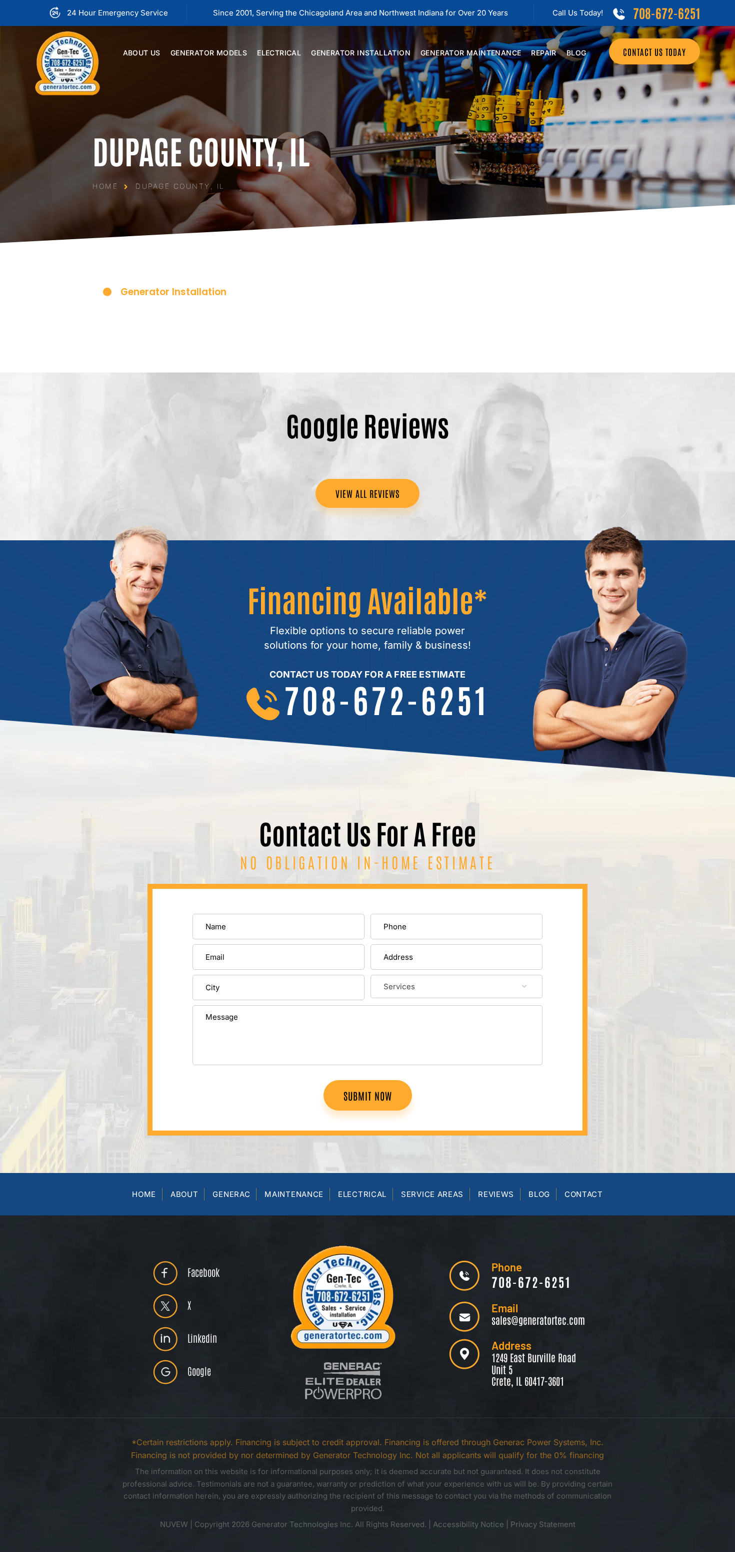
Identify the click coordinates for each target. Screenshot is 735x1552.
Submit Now (368, 1095)
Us (141, 52)
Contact (583, 1194)
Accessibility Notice (469, 1524)
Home (144, 1194)
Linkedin (202, 1337)
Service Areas (432, 1194)
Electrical (279, 52)
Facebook (204, 1271)
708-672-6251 (666, 12)
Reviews (496, 1194)
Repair (543, 52)
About (184, 1194)
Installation (360, 52)
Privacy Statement (543, 1524)
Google (199, 1370)
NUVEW (174, 1524)
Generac (231, 1194)
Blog (576, 52)
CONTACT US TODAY (654, 51)
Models (208, 52)
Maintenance (470, 52)
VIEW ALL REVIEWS (368, 493)
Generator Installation (173, 292)
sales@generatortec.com (538, 1319)
